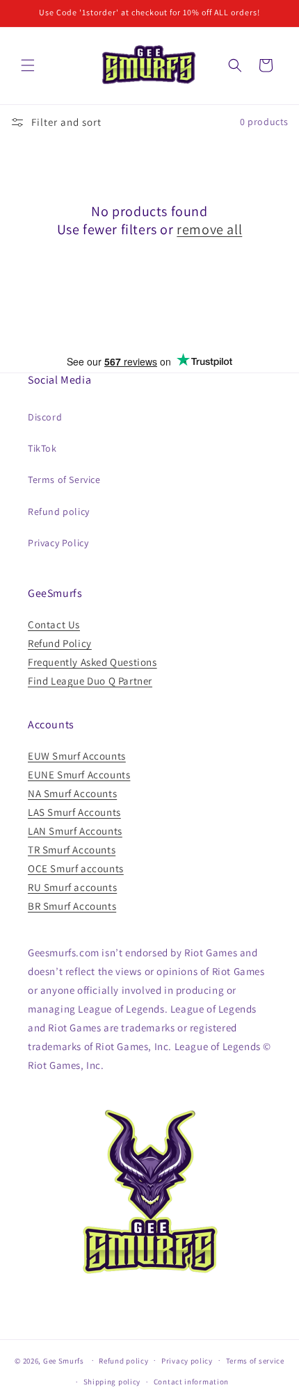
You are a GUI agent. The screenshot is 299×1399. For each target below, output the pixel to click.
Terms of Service (64, 479)
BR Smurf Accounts (72, 906)
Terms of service (255, 1361)
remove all (209, 229)
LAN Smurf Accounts (75, 830)
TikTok (42, 448)
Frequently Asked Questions (92, 662)
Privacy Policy (58, 543)
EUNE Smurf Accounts (79, 774)
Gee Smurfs (63, 1360)
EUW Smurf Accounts (77, 755)
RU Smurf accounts (72, 887)
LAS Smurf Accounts (74, 812)
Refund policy (59, 511)
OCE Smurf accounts (76, 868)
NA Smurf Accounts (72, 793)
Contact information (191, 1381)
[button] (28, 65)
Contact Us (54, 624)
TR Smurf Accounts (71, 849)
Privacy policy (187, 1361)
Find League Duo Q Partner (90, 680)
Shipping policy (112, 1381)
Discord (45, 417)
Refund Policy (60, 643)
